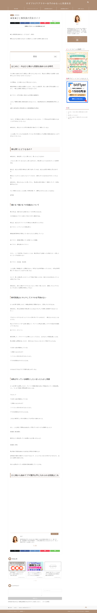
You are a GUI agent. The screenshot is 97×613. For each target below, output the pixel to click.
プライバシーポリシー (13, 611)
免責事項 (21, 611)
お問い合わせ (81, 8)
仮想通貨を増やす (65, 8)
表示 (55, 56)
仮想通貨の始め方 (48, 8)
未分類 (12, 15)
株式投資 (16, 8)
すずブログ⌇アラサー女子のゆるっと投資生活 (48, 3)
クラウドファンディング (32, 8)
